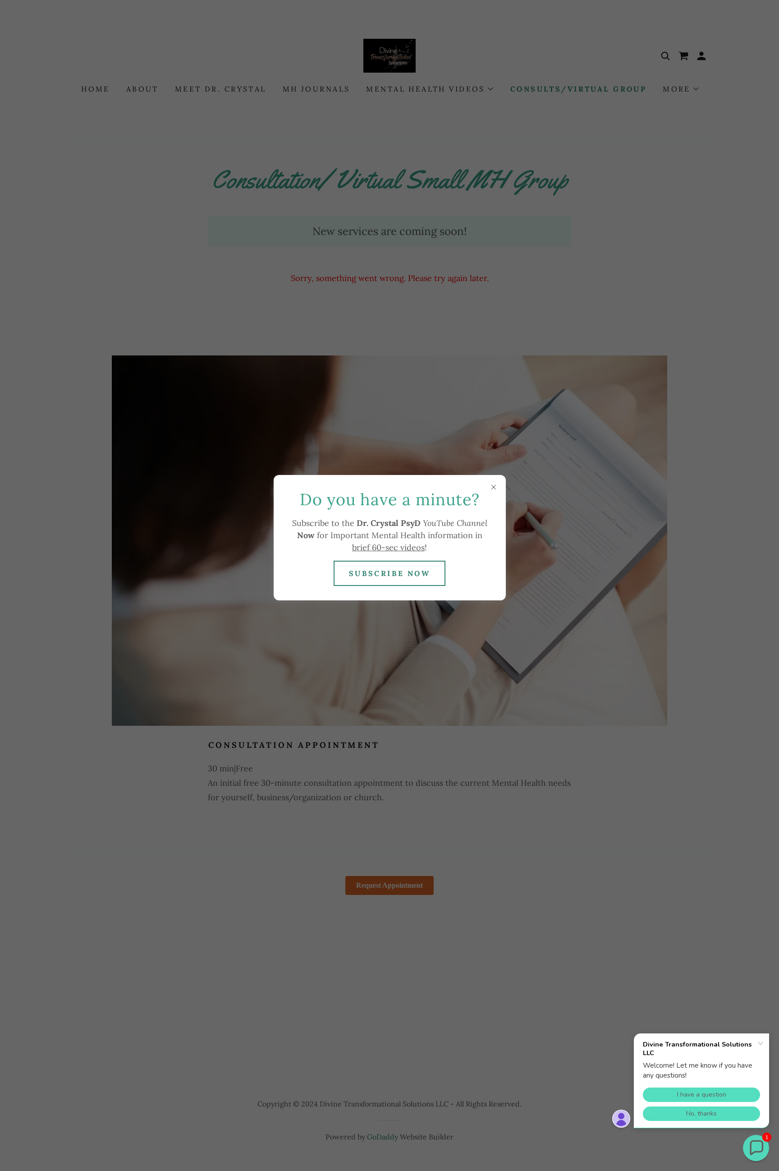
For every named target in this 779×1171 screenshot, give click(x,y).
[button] (756, 1148)
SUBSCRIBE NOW (390, 573)
